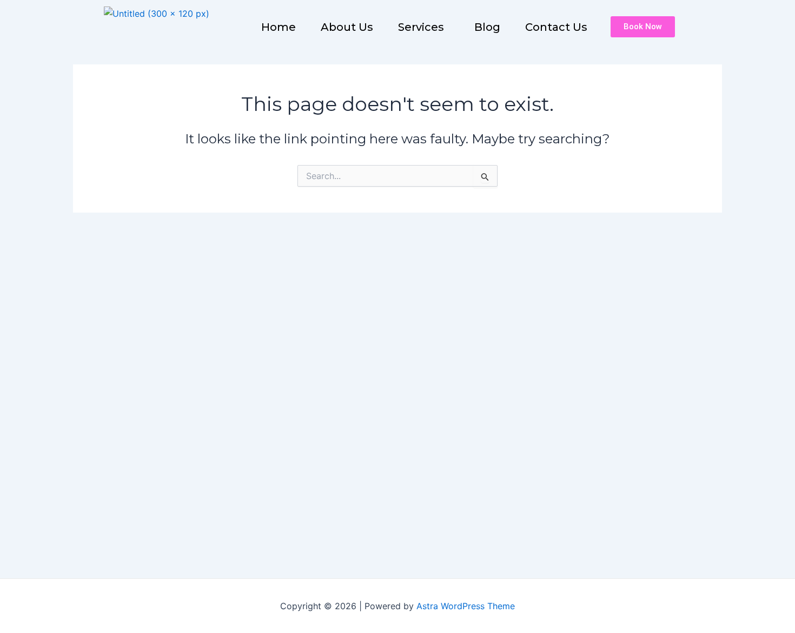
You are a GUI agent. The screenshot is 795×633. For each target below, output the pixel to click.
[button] (424, 27)
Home (278, 27)
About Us (347, 27)
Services (421, 27)
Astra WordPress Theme (465, 606)
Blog (487, 27)
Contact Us (556, 27)
